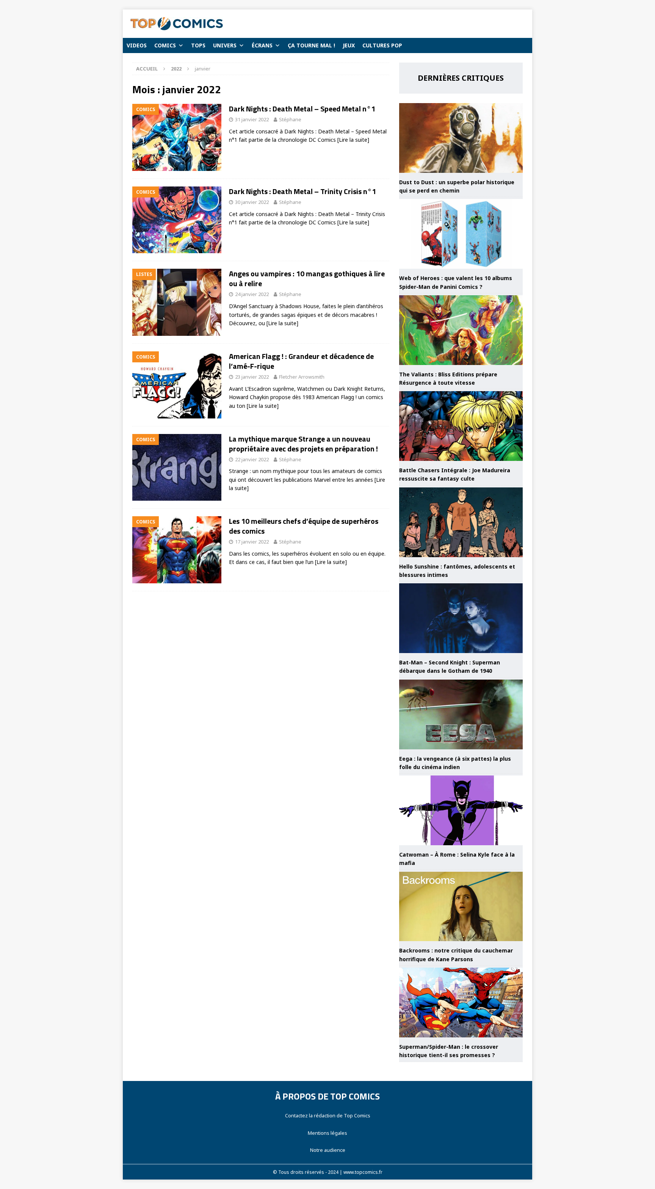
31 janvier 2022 (252, 119)
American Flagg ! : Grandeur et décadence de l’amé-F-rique (301, 361)
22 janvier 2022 (252, 459)
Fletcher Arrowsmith (301, 376)
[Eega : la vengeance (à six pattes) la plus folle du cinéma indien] (461, 714)
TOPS (198, 45)
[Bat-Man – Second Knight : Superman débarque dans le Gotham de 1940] (461, 618)
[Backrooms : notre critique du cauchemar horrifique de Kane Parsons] (461, 906)
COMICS (165, 45)
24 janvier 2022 (252, 294)
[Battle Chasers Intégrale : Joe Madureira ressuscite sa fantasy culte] (461, 426)
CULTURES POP (382, 45)
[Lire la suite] (353, 139)
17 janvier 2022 (252, 541)
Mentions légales (327, 1132)
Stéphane (290, 119)
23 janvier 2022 (252, 376)
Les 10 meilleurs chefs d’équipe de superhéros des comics (303, 526)
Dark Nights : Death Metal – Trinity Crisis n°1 (302, 191)
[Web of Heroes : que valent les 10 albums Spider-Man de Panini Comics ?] (461, 234)
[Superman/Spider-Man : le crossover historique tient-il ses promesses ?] (461, 1002)
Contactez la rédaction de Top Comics (327, 1115)
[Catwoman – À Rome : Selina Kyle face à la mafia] (461, 810)
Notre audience (327, 1150)
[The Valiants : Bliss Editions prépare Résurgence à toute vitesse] (461, 330)
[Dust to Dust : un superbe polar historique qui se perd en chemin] (461, 138)
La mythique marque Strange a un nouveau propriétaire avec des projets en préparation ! (303, 443)
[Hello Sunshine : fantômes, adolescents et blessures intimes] (461, 522)
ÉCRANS (262, 45)
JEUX (349, 45)
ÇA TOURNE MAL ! (311, 45)
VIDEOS (137, 45)
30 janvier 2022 (252, 202)
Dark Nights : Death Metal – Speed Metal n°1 (302, 108)
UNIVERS (225, 45)
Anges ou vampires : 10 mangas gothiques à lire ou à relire (307, 278)
